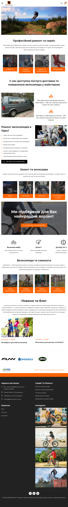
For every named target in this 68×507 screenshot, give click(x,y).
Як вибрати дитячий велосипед (14, 342)
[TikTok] (37, 493)
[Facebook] (30, 493)
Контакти (4, 415)
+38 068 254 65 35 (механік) (13, 396)
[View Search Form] (61, 3)
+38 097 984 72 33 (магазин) (13, 392)
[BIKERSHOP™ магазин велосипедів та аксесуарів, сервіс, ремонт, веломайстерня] (9, 3)
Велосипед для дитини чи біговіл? (49, 342)
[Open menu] (2, 3)
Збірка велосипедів (42, 396)
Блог (3, 409)
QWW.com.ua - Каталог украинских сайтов (49, 370)
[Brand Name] (8, 359)
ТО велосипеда (40, 393)
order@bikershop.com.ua (12, 399)
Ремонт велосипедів (42, 386)
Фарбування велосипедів (44, 399)
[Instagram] (34, 493)
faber (13, 339)
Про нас (4, 412)
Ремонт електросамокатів (44, 389)
